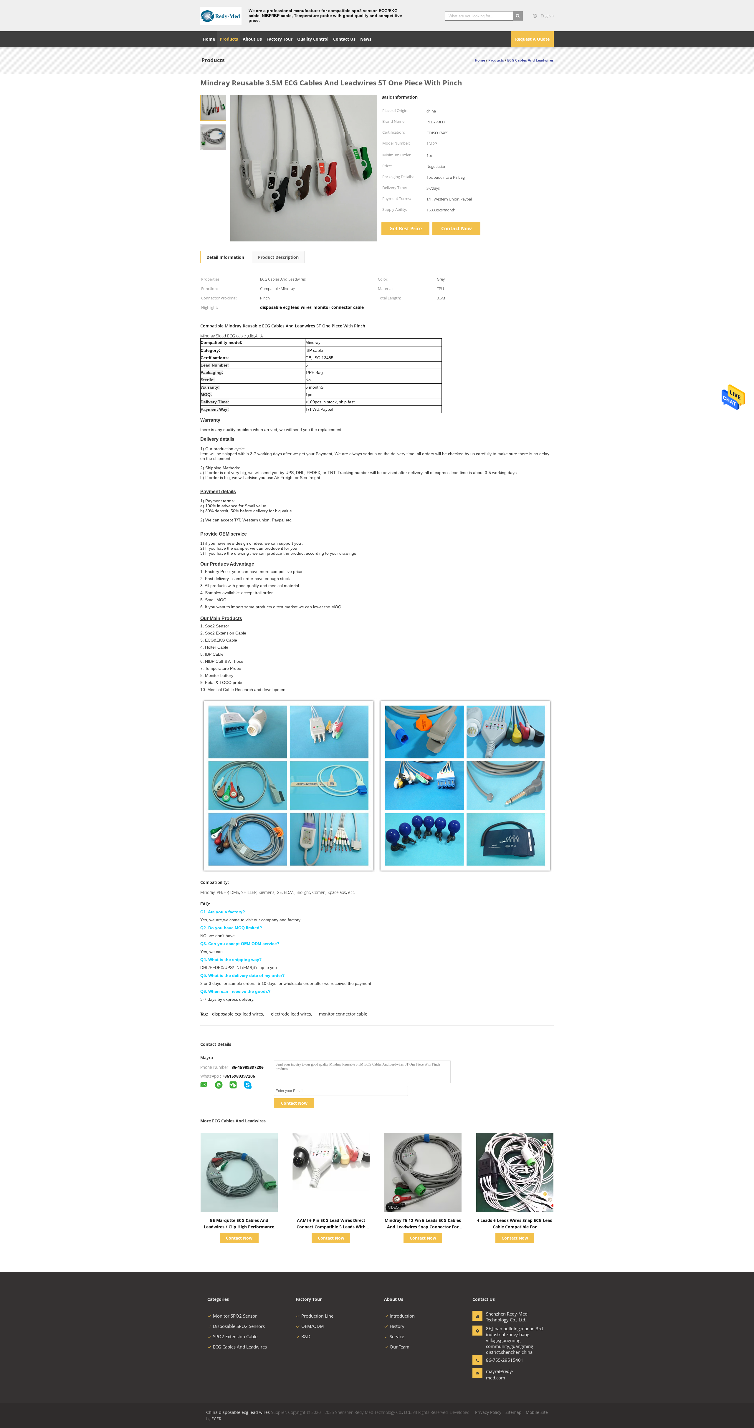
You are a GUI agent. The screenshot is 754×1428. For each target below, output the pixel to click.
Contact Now (456, 228)
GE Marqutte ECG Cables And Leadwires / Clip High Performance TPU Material (239, 1226)
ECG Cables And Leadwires (240, 1347)
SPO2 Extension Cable (235, 1336)
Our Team (399, 1347)
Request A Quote (532, 39)
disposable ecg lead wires (237, 1014)
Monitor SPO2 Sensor (235, 1316)
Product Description (278, 257)
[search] (518, 16)
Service (397, 1336)
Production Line (317, 1316)
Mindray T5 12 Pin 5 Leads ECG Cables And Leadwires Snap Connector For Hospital (423, 1226)
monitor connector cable (343, 1014)
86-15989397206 (248, 1067)
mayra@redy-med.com (499, 1374)
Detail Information (225, 257)
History (397, 1326)
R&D (305, 1336)
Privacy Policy (488, 1412)
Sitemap (513, 1412)
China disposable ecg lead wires (238, 1412)
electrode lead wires (291, 1014)
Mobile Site (537, 1412)
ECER (216, 1419)
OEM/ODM (312, 1326)
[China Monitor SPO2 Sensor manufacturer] (221, 15)
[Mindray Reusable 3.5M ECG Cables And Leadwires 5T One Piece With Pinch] (213, 107)
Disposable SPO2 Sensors (239, 1326)
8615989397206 (239, 1076)
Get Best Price (405, 228)
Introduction (402, 1316)
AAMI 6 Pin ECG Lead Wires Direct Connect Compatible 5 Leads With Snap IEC (331, 1226)
